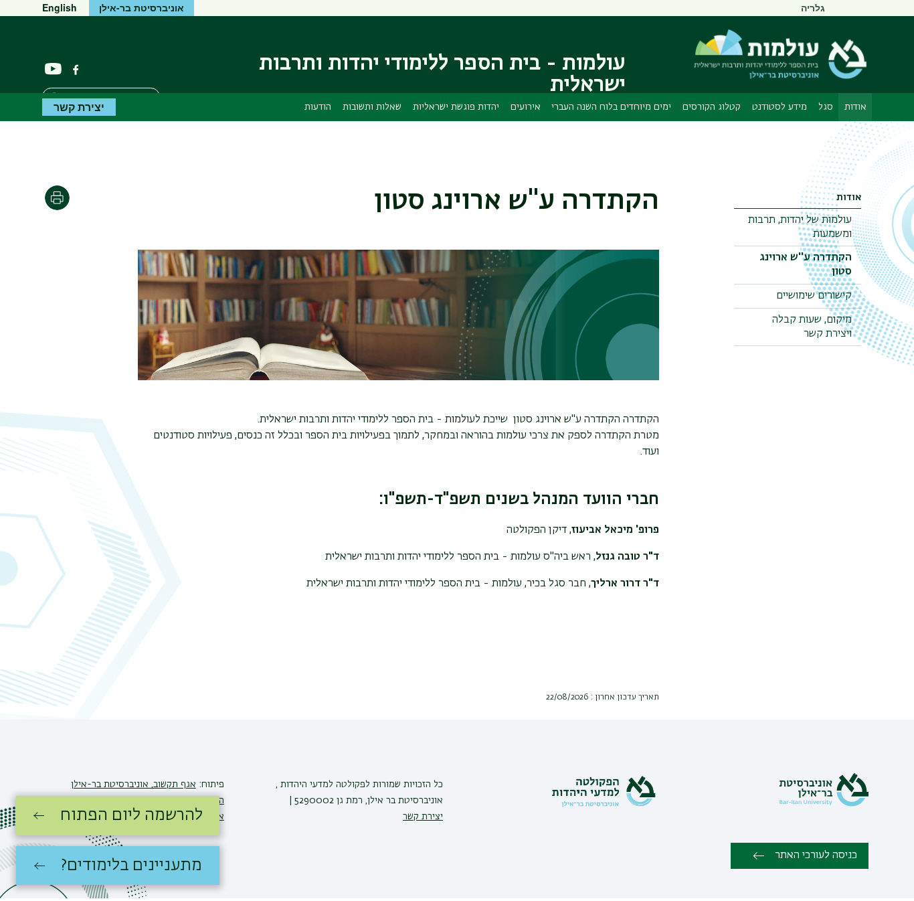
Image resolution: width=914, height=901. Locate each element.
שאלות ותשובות (372, 107)
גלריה (813, 7)
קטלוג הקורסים (711, 107)
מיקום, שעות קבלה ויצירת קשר (812, 327)
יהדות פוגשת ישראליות (456, 107)
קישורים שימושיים (814, 296)
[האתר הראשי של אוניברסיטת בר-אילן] (824, 804)
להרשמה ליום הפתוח (131, 815)
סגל (825, 107)
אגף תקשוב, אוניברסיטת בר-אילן (133, 784)
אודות (855, 107)
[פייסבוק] (76, 70)
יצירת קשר (79, 106)
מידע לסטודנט (779, 107)
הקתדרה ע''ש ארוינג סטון (805, 264)
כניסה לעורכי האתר (816, 855)
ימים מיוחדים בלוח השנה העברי (611, 107)
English (59, 7)
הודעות (317, 107)
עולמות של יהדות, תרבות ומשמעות (800, 227)
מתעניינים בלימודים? (131, 865)
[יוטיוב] (53, 69)
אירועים (526, 107)
